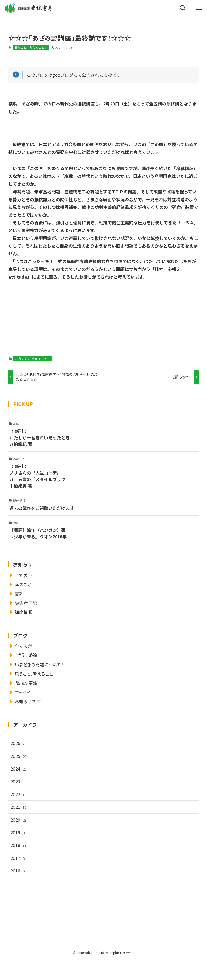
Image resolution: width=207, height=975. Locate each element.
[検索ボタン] (183, 8)
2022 (19, 794)
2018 (19, 845)
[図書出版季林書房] (28, 8)
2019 (18, 832)
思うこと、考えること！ (31, 47)
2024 (19, 768)
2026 (18, 743)
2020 (19, 820)
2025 (19, 756)
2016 (18, 870)
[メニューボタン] (199, 8)
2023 (18, 781)
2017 (18, 858)
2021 (19, 807)
